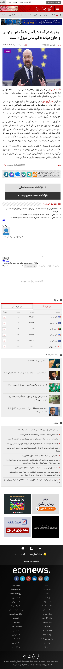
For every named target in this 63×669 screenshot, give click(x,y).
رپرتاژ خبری (16, 647)
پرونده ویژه (47, 642)
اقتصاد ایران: (55, 89)
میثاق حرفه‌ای (47, 614)
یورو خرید (54, 323)
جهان (46, 15)
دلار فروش (54, 335)
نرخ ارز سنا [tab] (47, 306)
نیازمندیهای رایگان (16, 626)
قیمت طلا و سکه (24, 2)
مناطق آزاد (47, 647)
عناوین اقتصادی (47, 622)
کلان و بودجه (33, 15)
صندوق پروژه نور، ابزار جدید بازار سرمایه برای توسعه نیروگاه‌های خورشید (33, 439)
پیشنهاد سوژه (16, 585)
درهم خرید (54, 329)
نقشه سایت (47, 601)
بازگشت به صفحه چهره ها (34, 195)
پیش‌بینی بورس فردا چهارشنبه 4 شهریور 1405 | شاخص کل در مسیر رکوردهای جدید (32, 481)
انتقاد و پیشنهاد (47, 605)
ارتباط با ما (47, 589)
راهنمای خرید (15, 634)
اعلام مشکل (47, 610)
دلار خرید (54, 317)
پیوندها (47, 597)
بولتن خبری (15, 622)
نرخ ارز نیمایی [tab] (17, 306)
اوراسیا (52, 15)
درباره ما (47, 585)
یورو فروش (54, 340)
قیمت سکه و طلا (16, 589)
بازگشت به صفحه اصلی (31, 187)
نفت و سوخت (11, 2)
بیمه (19, 15)
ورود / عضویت (53, 2)
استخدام (16, 618)
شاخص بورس (16, 597)
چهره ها (8, 51)
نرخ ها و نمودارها (15, 593)
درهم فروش (53, 346)
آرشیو (47, 593)
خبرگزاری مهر (47, 101)
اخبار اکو (47, 626)
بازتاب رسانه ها (47, 634)
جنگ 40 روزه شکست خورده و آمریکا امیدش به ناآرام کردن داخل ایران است (32, 443)
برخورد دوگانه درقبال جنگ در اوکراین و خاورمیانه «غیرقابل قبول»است (32, 35)
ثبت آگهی (15, 630)
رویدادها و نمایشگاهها (16, 610)
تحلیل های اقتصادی (16, 614)
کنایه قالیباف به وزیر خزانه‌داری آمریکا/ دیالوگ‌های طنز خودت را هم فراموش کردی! (33, 450)
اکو (41, 15)
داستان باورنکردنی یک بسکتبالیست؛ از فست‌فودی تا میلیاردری (37, 467)
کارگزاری (12, 15)
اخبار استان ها (47, 630)
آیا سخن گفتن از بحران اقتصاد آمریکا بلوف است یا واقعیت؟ (38, 429)
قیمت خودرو (16, 601)
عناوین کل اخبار (47, 618)
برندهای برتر (16, 642)
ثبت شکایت (16, 638)
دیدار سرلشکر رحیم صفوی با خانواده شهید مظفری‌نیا (40, 455)
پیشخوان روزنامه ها (47, 638)
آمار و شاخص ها (16, 605)
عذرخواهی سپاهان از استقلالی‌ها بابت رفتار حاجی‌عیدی (39, 434)
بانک (24, 15)
